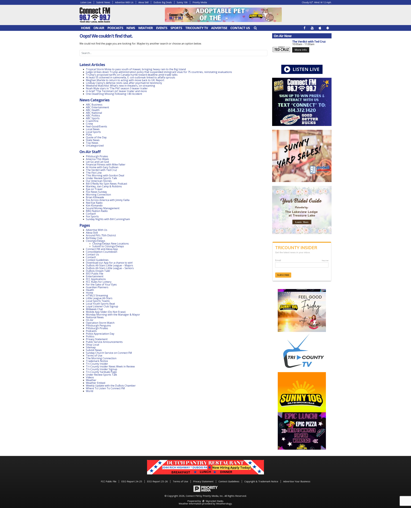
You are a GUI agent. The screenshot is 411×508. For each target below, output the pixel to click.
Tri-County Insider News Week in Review (110, 366)
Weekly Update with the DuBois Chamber (111, 385)
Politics (90, 336)
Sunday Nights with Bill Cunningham (108, 219)
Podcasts (115, 28)
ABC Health (93, 110)
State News (93, 140)
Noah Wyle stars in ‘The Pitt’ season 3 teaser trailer (117, 88)
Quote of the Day (96, 137)
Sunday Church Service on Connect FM (109, 353)
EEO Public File (94, 273)
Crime (89, 123)
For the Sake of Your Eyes (101, 284)
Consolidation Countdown (101, 252)
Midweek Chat (94, 309)
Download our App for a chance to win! (109, 262)
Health (90, 290)
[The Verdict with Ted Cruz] (281, 49)
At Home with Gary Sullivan (102, 167)
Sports (176, 28)
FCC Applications (96, 279)
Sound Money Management (102, 208)
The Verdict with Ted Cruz (101, 170)
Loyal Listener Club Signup (102, 306)
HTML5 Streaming (97, 295)
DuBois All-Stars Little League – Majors (109, 265)
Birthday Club (94, 238)
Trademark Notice (97, 361)
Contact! (91, 213)
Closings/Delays (95, 241)
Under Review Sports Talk (101, 178)
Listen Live (85, 2)
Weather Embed (95, 383)
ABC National (94, 113)
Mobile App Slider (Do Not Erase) (106, 312)
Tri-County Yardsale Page (101, 372)
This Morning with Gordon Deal (105, 175)
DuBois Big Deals (162, 2)
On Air (98, 28)
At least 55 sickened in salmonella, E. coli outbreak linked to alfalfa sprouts (130, 77)
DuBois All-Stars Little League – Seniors (110, 268)
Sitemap (91, 347)
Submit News (103, 2)
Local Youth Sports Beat (100, 303)
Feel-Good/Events (96, 126)
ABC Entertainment (97, 107)
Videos (90, 377)
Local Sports (93, 132)
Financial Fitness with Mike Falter (105, 164)
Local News (93, 129)
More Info (301, 50)
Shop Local (92, 344)
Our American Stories (99, 181)
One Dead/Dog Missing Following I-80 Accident (114, 94)
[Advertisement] (223, 15)
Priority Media (199, 2)
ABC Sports (93, 118)
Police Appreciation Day (100, 333)
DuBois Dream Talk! (98, 271)
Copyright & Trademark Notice (261, 481)
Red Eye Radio (94, 203)
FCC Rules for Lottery (98, 282)
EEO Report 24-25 (131, 481)
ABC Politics (93, 115)
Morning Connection (98, 194)
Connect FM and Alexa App (102, 249)
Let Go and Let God (97, 162)
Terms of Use (94, 355)
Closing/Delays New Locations (110, 243)
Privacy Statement (97, 339)
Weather (145, 28)
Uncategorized (95, 145)
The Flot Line (94, 172)
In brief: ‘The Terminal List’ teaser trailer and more (116, 91)
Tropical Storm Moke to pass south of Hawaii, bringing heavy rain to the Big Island (136, 69)
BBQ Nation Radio (97, 211)
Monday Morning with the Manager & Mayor (113, 314)
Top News (92, 143)
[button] (255, 28)
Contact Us (240, 28)
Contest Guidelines (97, 260)
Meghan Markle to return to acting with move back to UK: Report (125, 80)
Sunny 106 (182, 2)
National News (95, 317)
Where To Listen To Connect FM (105, 388)
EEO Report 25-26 (157, 481)
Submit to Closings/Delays (108, 246)
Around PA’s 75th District (101, 235)
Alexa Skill (143, 2)
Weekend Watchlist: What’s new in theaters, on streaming (120, 85)
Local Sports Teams (98, 301)
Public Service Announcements (104, 342)
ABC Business (94, 104)
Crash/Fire (92, 121)
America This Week (97, 159)
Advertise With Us (124, 2)
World (89, 391)
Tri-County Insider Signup (101, 369)
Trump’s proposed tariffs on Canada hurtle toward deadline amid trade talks (132, 74)
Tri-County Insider (97, 363)
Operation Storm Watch (100, 323)
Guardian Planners (97, 287)
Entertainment (94, 276)
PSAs (89, 134)
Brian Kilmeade (95, 197)
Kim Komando (94, 205)
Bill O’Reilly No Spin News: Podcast (106, 183)
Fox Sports (92, 216)
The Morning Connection (101, 358)
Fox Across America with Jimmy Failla (107, 200)
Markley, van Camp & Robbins (104, 186)
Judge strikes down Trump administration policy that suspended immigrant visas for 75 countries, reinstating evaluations (159, 72)
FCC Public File (108, 481)
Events (161, 28)
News (130, 28)
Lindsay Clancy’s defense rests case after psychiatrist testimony (124, 83)
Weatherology (224, 503)
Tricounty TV (196, 28)
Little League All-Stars (99, 298)
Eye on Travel (94, 189)
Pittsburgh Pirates (97, 156)
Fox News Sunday (96, 192)
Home (85, 28)
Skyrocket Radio (214, 501)
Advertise (219, 28)
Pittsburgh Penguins (98, 325)
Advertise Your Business (296, 481)
